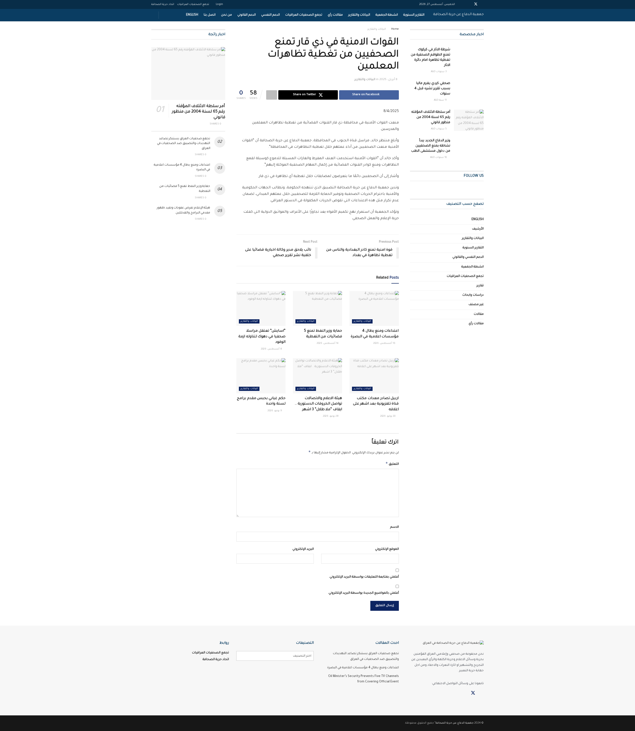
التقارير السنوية (413, 15)
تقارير (480, 286)
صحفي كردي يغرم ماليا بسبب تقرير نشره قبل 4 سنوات (432, 89)
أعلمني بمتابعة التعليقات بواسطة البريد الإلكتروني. (364, 577)
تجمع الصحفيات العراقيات (193, 4)
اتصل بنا (210, 15)
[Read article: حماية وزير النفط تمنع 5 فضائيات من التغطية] (317, 308)
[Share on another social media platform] (271, 95)
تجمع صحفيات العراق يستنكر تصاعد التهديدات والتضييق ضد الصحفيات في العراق (183, 143)
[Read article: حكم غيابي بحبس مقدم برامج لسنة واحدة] (261, 375)
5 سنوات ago (439, 129)
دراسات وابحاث (473, 295)
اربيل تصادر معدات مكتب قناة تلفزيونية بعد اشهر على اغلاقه (376, 404)
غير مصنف (476, 304)
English (192, 15)
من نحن (226, 15)
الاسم (394, 527)
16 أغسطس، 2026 (384, 343)
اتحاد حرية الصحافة (162, 4)
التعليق (392, 463)
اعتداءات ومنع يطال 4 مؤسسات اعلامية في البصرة (363, 668)
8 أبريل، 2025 (388, 79)
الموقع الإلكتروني (387, 549)
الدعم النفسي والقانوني (468, 257)
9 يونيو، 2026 (275, 410)
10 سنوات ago (438, 157)
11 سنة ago (440, 100)
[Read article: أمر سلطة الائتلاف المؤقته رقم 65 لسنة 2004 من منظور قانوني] (469, 120)
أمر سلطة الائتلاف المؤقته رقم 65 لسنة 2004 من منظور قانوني (431, 117)
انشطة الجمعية (387, 15)
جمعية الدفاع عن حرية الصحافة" (454, 723)
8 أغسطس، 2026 (272, 349)
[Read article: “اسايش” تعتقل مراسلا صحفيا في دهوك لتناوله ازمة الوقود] (261, 308)
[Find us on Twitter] (473, 693)
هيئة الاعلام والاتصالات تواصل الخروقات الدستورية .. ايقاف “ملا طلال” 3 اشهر (318, 404)
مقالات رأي (335, 15)
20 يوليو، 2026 (388, 416)
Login (220, 4)
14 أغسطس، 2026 (328, 343)
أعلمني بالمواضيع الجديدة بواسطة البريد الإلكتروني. (363, 593)
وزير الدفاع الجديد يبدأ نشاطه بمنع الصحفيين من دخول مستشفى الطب (430, 146)
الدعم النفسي (270, 15)
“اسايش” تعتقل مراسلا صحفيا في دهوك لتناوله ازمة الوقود (262, 336)
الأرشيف (478, 229)
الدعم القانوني (246, 15)
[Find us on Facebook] (482, 693)
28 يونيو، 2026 (331, 416)
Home (395, 29)
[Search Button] (153, 15)
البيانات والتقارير (359, 15)
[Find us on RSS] (455, 693)
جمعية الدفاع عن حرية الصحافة (458, 15)
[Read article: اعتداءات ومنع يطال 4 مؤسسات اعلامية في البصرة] (374, 308)
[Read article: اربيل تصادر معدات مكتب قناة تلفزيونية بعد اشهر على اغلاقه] (374, 375)
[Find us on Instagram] (464, 693)
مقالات (479, 314)
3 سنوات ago (439, 71)
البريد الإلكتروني (303, 549)
